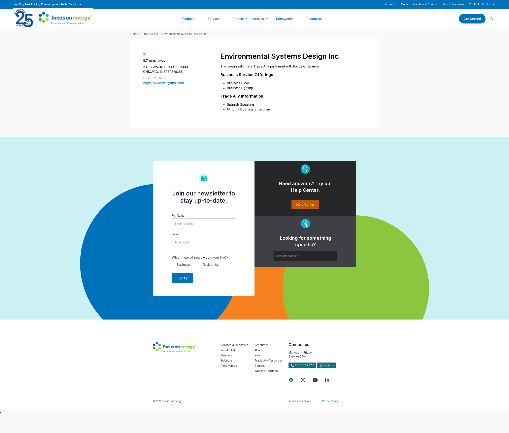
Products (188, 19)
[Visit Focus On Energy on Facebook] (290, 380)
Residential (228, 350)
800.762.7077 (304, 365)
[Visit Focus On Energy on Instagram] (303, 380)
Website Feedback (266, 370)
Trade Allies (150, 33)
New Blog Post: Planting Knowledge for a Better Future (47, 4)
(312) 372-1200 (154, 78)
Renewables (285, 19)
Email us (328, 365)
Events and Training (425, 4)
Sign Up (182, 278)
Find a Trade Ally (454, 4)
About (258, 350)
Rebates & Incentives (248, 19)
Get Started (472, 19)
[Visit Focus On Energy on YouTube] (315, 380)
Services (213, 19)
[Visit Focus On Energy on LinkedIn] (327, 380)
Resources (314, 19)
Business (226, 355)
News (404, 4)
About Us (391, 4)
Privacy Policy (330, 401)
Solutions (226, 360)
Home (134, 33)
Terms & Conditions (300, 401)
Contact (474, 4)
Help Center (305, 204)
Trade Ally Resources (268, 360)
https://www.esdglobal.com (163, 83)
